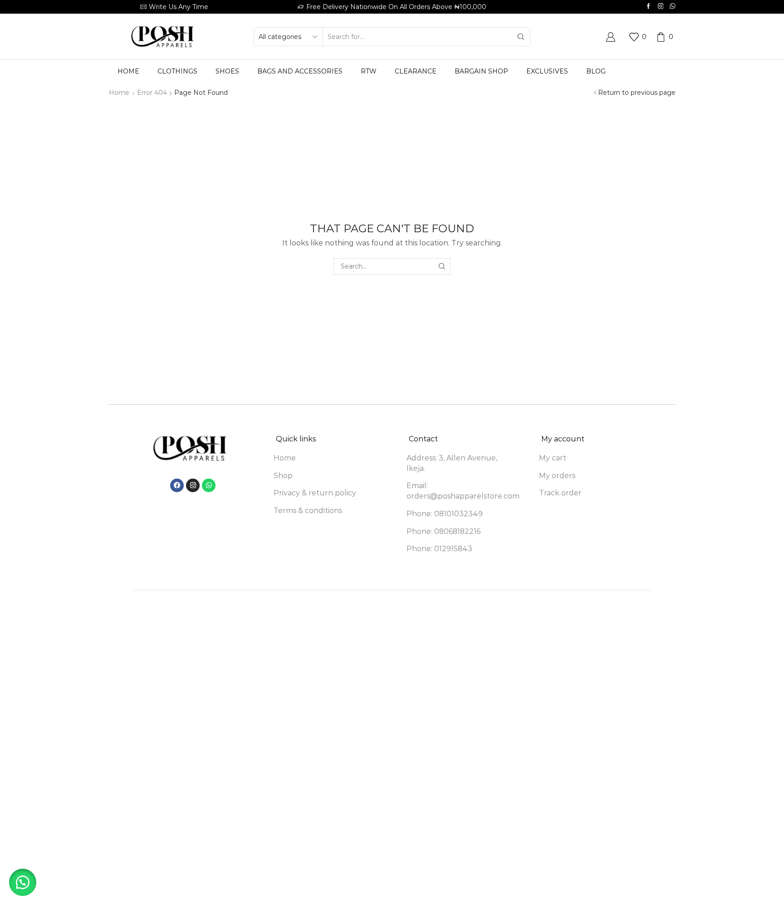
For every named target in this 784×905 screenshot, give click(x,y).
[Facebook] (649, 6)
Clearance (415, 71)
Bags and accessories (300, 71)
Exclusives (547, 71)
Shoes (227, 71)
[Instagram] (661, 6)
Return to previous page (637, 92)
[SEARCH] (442, 266)
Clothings (177, 71)
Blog (596, 71)
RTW (369, 71)
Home (128, 71)
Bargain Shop (481, 71)
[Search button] (521, 37)
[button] (22, 882)
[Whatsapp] (673, 6)
